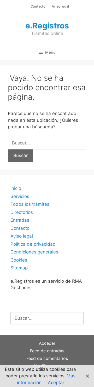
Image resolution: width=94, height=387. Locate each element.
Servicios (19, 196)
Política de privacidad (33, 244)
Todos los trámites (29, 204)
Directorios (21, 212)
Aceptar (56, 382)
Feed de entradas (47, 350)
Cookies (18, 260)
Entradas (19, 220)
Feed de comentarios (47, 358)
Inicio (15, 188)
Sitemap (19, 267)
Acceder (47, 343)
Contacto (38, 6)
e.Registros (47, 25)
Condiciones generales (34, 252)
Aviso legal (60, 6)
